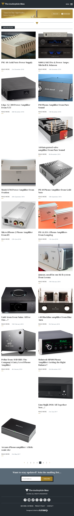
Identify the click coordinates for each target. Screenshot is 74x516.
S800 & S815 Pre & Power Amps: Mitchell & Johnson (53, 64)
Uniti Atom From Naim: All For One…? (16, 318)
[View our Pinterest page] (41, 499)
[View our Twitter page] (33, 499)
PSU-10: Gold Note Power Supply (16, 62)
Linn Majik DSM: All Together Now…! (52, 406)
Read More (5, 69)
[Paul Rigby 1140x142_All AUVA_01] (37, 14)
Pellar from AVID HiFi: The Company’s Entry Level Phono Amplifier (16, 362)
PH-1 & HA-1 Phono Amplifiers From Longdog (52, 233)
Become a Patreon (27, 506)
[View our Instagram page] (37, 499)
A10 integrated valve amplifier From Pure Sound (51, 148)
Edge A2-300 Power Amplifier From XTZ (15, 106)
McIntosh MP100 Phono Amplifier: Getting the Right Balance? (52, 362)
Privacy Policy (40, 506)
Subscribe (47, 479)
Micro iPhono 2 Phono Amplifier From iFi (17, 233)
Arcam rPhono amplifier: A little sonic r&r (17, 448)
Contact (50, 506)
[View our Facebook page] (25, 499)
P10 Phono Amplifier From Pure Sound (53, 106)
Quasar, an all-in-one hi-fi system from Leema (54, 276)
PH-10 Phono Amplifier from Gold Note (54, 191)
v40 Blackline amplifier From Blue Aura (55, 318)
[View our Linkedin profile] (48, 499)
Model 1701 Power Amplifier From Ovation (17, 191)
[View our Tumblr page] (44, 499)
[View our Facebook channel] (29, 499)
